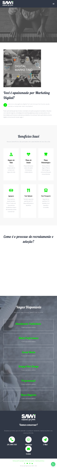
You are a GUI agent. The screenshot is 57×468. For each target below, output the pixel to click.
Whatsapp (28, 444)
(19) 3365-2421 (12, 444)
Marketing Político (39, 461)
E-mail (45, 444)
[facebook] (24, 463)
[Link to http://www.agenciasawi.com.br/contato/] (28, 449)
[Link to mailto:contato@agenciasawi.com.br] (45, 439)
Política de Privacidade (18, 461)
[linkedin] (32, 463)
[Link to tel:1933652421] (12, 439)
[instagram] (29, 463)
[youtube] (27, 463)
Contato (28, 454)
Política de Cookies (29, 461)
